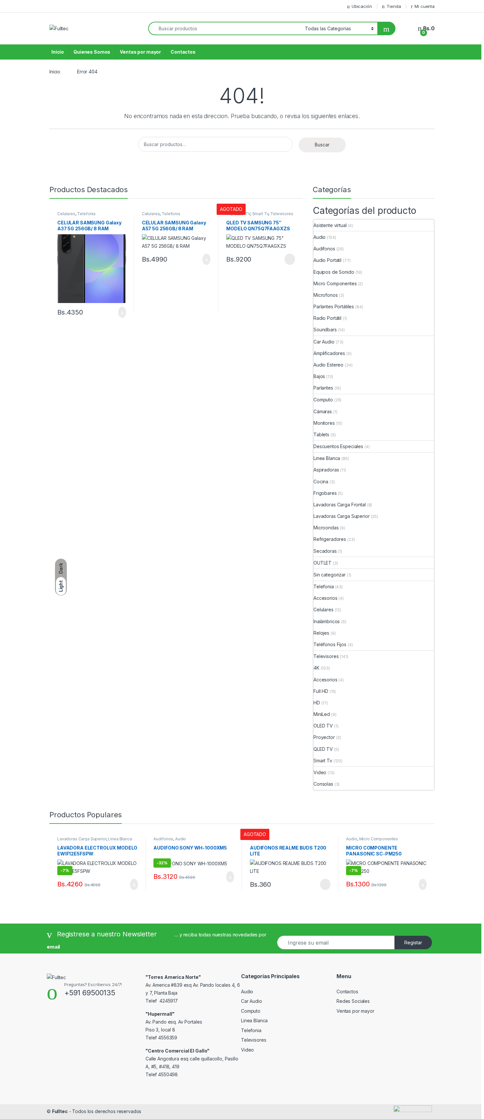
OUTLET (322, 563)
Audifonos (324, 248)
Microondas (326, 527)
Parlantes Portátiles (333, 306)
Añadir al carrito (119, 312)
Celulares (66, 213)
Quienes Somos (91, 52)
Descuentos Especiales (338, 446)
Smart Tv (260, 213)
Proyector (324, 737)
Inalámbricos (326, 621)
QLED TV (323, 749)
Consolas (323, 784)
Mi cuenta (425, 6)
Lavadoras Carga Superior (341, 516)
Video (319, 772)
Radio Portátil (327, 318)
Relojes (321, 633)
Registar (413, 942)
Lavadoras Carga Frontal (339, 504)
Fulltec (60, 1111)
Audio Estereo (328, 365)
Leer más (289, 259)
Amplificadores (329, 353)
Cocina (320, 481)
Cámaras (322, 411)
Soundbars (325, 329)
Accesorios (325, 598)
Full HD (320, 691)
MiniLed (321, 714)
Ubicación (362, 6)
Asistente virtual (330, 225)
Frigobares (325, 493)
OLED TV (323, 725)
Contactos (183, 52)
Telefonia (86, 213)
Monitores (324, 423)
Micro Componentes (335, 283)
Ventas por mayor (140, 52)
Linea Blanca (326, 458)
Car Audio (324, 341)
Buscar (322, 144)
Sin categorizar (329, 574)
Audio (319, 237)
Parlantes (323, 388)
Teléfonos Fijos (329, 644)
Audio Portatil (327, 260)
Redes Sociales (353, 1001)
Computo (323, 399)
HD (316, 702)
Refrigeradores (329, 539)
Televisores (281, 213)
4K (316, 668)
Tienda (394, 6)
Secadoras (325, 551)
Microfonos (325, 295)
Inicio (57, 52)
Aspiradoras (326, 469)
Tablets (321, 434)
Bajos (319, 376)
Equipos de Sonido (333, 272)
